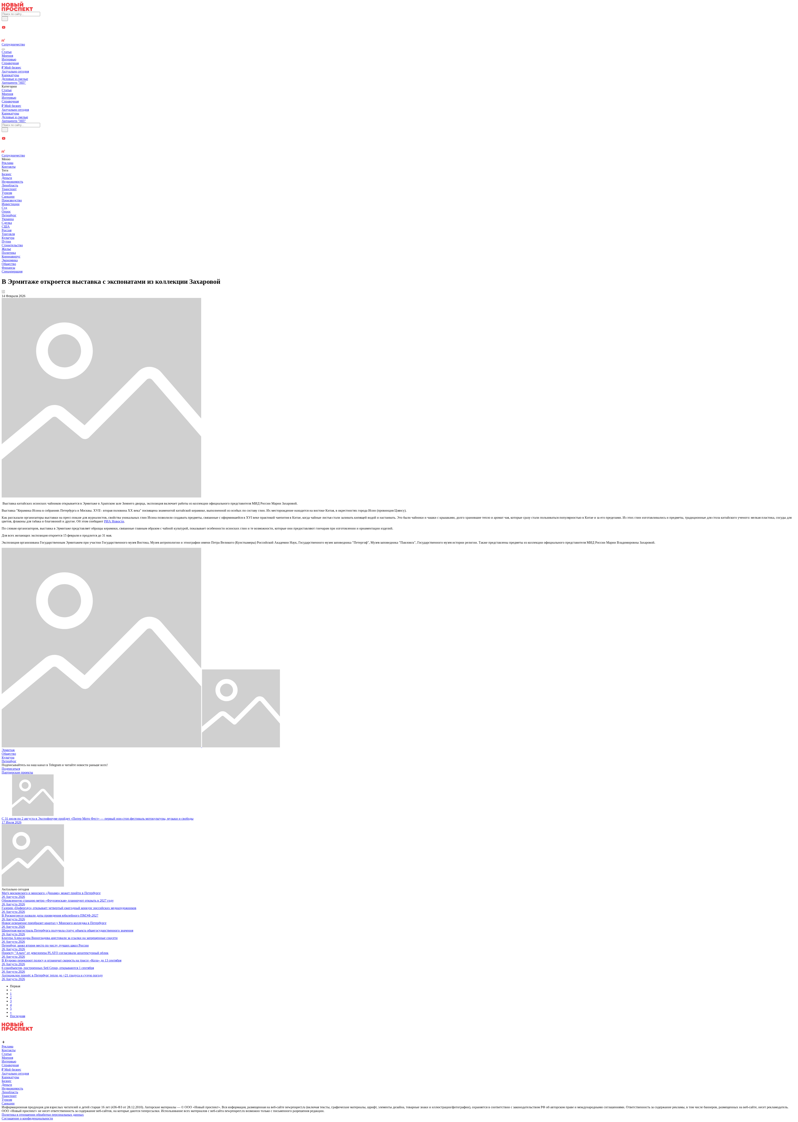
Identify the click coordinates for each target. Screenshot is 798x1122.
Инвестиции (11, 204)
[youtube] (399, 27)
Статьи (7, 52)
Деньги (7, 178)
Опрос (6, 211)
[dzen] (399, 32)
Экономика (10, 260)
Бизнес (6, 174)
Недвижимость (12, 181)
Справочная (10, 63)
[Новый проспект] (17, 10)
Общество (9, 264)
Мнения (7, 55)
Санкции (8, 196)
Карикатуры (10, 75)
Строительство (12, 245)
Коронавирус (11, 256)
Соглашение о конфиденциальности (27, 1118)
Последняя (17, 1016)
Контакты (9, 166)
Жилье (6, 249)
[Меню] (3, 49)
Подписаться (11, 768)
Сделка (7, 223)
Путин (6, 241)
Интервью (9, 59)
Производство (12, 200)
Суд (4, 208)
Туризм (7, 193)
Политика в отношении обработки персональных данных (43, 1114)
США (6, 226)
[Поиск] (5, 18)
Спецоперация (12, 271)
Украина (8, 219)
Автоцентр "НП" (14, 82)
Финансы (8, 267)
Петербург (9, 215)
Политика (9, 252)
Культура (8, 237)
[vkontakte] (399, 37)
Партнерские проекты (17, 772)
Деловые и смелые (15, 79)
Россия (6, 230)
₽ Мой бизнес (11, 67)
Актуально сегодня (15, 71)
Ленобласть (10, 185)
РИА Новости (114, 521)
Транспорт (9, 189)
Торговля (8, 234)
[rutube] (399, 41)
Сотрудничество (13, 44)
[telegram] (399, 23)
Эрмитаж (8, 750)
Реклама (7, 163)
